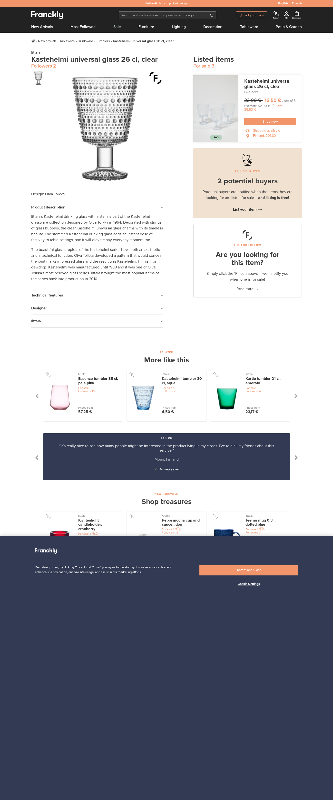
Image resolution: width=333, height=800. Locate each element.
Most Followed (83, 26)
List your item (245, 209)
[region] (166, 668)
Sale (117, 26)
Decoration (212, 26)
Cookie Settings (249, 584)
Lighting (179, 26)
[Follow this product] (155, 78)
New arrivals (47, 41)
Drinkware (85, 41)
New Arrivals (42, 26)
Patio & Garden (289, 26)
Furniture (146, 26)
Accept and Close (249, 570)
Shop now (270, 121)
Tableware (249, 26)
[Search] (212, 15)
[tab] (97, 207)
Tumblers (103, 41)
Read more (245, 289)
